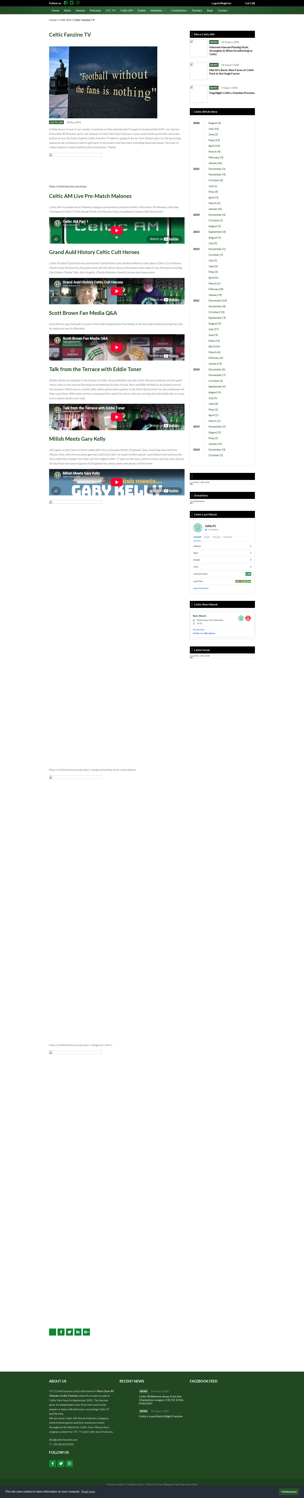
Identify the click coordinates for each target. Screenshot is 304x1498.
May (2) (213, 271)
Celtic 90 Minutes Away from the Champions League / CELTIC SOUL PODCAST (161, 1400)
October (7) (215, 254)
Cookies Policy (135, 1484)
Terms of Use (154, 1484)
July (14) (213, 128)
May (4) (213, 191)
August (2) (214, 432)
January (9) (215, 294)
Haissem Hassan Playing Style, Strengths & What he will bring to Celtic (230, 50)
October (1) (215, 220)
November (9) (217, 174)
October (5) (215, 380)
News (67, 10)
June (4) (213, 403)
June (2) (213, 134)
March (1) (214, 283)
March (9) (214, 151)
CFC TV (111, 10)
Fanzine (80, 10)
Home (55, 10)
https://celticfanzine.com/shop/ (68, 186)
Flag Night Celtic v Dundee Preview (232, 92)
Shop (210, 10)
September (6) (217, 386)
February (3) (215, 157)
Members (157, 10)
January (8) (215, 163)
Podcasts (95, 10)
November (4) (217, 214)
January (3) (215, 363)
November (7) (217, 375)
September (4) (217, 231)
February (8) (215, 289)
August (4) (214, 122)
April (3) (213, 197)
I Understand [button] (289, 1491)
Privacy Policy (115, 1484)
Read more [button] (88, 1491)
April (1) (213, 415)
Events (142, 10)
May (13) (214, 140)
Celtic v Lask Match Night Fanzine (161, 1416)
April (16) (214, 346)
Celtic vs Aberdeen (204, 633)
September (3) (217, 317)
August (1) (214, 226)
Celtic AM (127, 10)
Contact (222, 10)
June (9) (213, 334)
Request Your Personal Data (180, 1484)
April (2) (213, 277)
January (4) (215, 208)
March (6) (214, 352)
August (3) (214, 323)
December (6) (216, 369)
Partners (197, 10)
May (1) (213, 409)
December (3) (216, 168)
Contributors (179, 10)
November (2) (217, 426)
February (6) (215, 357)
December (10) (217, 300)
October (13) (216, 312)
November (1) (217, 249)
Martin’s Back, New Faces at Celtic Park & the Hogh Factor (231, 71)
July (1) (212, 186)
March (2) (214, 203)
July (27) (213, 329)
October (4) (215, 180)
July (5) (212, 243)
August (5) (214, 392)
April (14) (214, 145)
